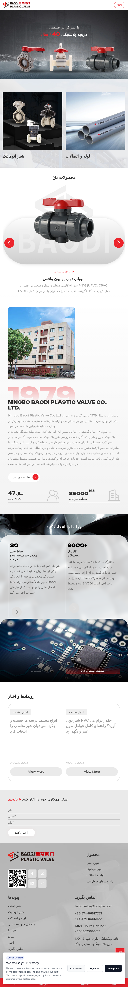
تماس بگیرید (15, 949)
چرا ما (12, 930)
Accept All (113, 968)
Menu (119, 5)
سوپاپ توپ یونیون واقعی (64, 278)
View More (39, 772)
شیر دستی (93, 863)
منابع (11, 936)
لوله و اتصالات (95, 875)
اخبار (11, 943)
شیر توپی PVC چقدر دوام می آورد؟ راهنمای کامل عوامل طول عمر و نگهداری (38, 726)
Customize (76, 968)
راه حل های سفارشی (99, 881)
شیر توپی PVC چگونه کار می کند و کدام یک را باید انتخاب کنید (94, 723)
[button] (9, 243)
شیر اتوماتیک (94, 869)
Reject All (95, 968)
